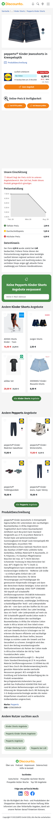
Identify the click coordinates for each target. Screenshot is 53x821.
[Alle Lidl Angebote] (8, 77)
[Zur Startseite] (14, 4)
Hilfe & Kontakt (26, 768)
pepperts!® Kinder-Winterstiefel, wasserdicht (38, 447)
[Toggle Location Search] (42, 4)
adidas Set (9, 381)
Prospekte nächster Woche (32, 779)
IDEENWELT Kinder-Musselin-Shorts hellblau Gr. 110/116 (38, 383)
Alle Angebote (26, 398)
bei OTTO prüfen (16, 106)
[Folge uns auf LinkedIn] (20, 793)
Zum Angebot (28, 87)
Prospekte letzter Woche (18, 782)
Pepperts (15, 704)
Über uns (10, 765)
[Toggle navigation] (48, 4)
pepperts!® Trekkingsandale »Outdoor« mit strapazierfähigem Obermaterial (12, 489)
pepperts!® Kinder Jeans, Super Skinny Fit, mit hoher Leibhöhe (39, 489)
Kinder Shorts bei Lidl (15, 748)
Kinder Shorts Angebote (16, 726)
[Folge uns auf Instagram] (26, 793)
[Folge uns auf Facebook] (32, 793)
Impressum (29, 765)
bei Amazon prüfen (39, 106)
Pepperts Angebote (14, 741)
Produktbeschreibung (17, 62)
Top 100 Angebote (38, 782)
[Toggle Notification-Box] (33, 4)
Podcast (19, 765)
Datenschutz (41, 765)
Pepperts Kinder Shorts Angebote (21, 734)
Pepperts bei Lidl (38, 748)
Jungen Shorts (36, 339)
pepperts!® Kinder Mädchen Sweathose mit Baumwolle (13, 447)
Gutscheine (13, 779)
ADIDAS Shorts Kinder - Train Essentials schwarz (12, 341)
